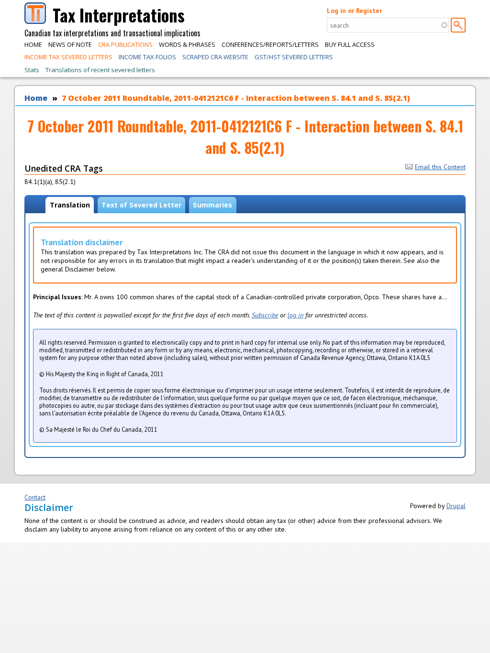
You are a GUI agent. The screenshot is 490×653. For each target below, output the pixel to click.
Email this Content (440, 167)
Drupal (456, 505)
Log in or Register (354, 10)
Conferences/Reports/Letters (270, 44)
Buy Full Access (350, 44)
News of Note (70, 44)
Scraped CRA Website (215, 57)
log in (295, 315)
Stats (31, 69)
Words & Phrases (187, 44)
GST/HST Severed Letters (294, 57)
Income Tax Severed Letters (68, 57)
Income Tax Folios (147, 57)
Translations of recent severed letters (100, 69)
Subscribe (265, 315)
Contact (34, 497)
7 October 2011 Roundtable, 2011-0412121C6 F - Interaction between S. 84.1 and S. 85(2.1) (236, 98)
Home (33, 44)
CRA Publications (125, 44)
